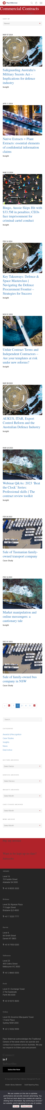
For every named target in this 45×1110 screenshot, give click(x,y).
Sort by (6, 18)
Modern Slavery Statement (13, 1085)
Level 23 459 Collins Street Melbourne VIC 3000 (11, 964)
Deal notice (7, 750)
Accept (16, 1106)
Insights (6, 742)
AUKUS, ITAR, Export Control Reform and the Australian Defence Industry (21, 422)
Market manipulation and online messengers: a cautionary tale (19, 616)
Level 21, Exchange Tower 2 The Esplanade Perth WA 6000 (14, 992)
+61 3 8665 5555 (12, 973)
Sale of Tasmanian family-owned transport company (20, 554)
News (5, 746)
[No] (42, 1100)
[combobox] (22, 766)
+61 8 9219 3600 (12, 1001)
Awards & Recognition (12, 734)
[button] (41, 3)
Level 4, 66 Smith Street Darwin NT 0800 (9, 936)
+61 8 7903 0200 (12, 945)
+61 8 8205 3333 (12, 888)
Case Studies (8, 738)
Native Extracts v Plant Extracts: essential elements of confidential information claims (21, 145)
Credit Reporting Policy (31, 1085)
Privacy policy (26, 1106)
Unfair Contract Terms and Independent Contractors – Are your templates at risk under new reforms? (20, 355)
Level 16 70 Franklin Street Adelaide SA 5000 (10, 879)
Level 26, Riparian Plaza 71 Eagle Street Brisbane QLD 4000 (13, 907)
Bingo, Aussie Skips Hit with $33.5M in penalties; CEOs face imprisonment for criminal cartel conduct (22, 214)
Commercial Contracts (16, 13)
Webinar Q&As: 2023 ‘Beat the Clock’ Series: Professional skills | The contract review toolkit (21, 489)
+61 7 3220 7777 (12, 916)
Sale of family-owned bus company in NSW (20, 678)
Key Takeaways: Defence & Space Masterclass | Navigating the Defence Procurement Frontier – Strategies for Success (21, 285)
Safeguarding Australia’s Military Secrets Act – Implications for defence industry (19, 76)
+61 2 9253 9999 (12, 1029)
